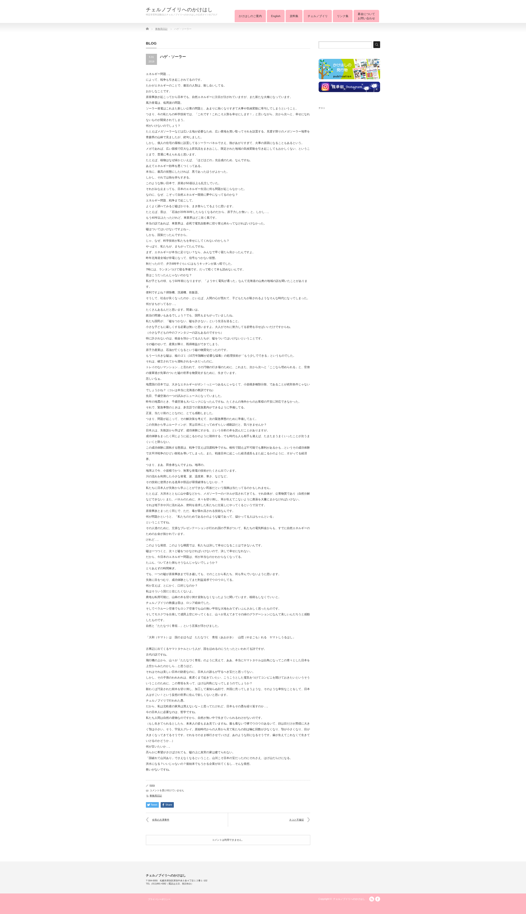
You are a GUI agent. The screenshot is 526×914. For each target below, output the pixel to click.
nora (152, 785)
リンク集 (342, 16)
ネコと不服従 (296, 819)
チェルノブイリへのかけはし (179, 9)
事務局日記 (156, 795)
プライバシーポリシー (159, 899)
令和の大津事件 (160, 819)
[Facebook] (377, 899)
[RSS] (371, 899)
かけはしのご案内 (250, 16)
